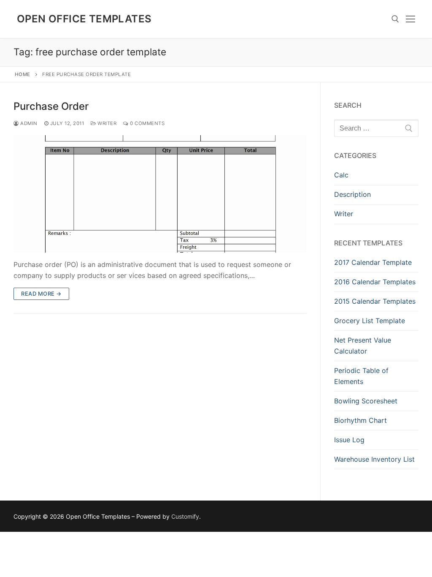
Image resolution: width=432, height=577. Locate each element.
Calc (341, 175)
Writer (106, 123)
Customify (185, 516)
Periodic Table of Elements (361, 376)
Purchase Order (51, 106)
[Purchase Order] (160, 194)
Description (352, 194)
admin (28, 123)
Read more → (41, 293)
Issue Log (349, 439)
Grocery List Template (369, 320)
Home (22, 74)
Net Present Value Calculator (362, 345)
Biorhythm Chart (360, 420)
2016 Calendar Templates (375, 282)
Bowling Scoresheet (365, 401)
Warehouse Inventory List (374, 459)
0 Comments (147, 123)
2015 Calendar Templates (375, 301)
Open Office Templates (84, 19)
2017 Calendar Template (373, 262)
